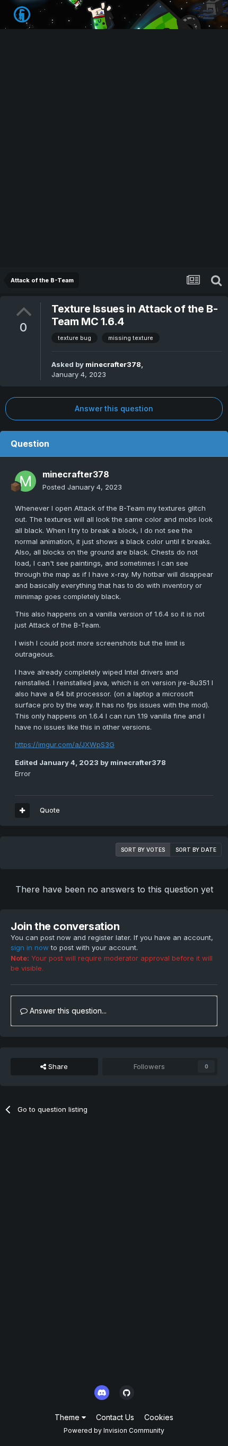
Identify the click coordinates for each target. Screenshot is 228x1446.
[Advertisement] (114, 148)
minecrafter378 (113, 364)
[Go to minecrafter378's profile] (25, 481)
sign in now (30, 947)
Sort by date (196, 849)
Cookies (158, 1417)
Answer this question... (67, 1010)
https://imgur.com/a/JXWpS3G (65, 744)
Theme (68, 1417)
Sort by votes (143, 849)
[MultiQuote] (22, 810)
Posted (82, 487)
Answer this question (114, 408)
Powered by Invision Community (114, 1430)
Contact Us (115, 1417)
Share (57, 1066)
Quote (50, 810)
